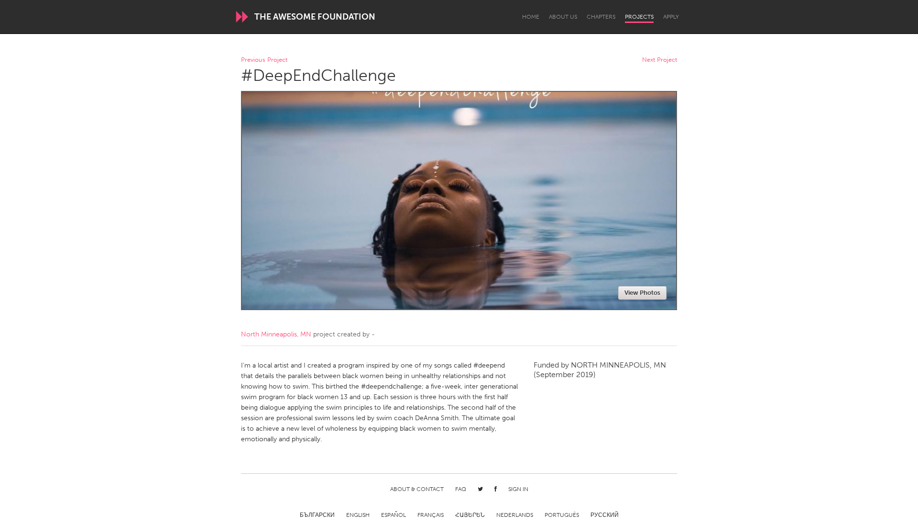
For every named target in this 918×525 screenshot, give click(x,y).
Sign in (518, 489)
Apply (671, 16)
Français (430, 515)
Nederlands (514, 515)
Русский (604, 515)
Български (317, 515)
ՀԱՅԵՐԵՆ (470, 515)
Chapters (601, 16)
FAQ (460, 489)
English (358, 515)
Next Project (659, 60)
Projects (639, 16)
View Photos (642, 292)
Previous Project (264, 60)
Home (530, 16)
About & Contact (417, 489)
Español (393, 515)
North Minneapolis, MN (276, 334)
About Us (563, 16)
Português (562, 515)
